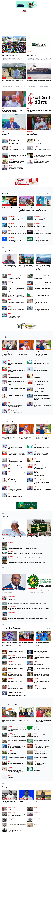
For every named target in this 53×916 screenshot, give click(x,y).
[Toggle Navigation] (2, 11)
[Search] (5, 11)
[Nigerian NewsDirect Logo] (26, 11)
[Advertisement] (26, 24)
